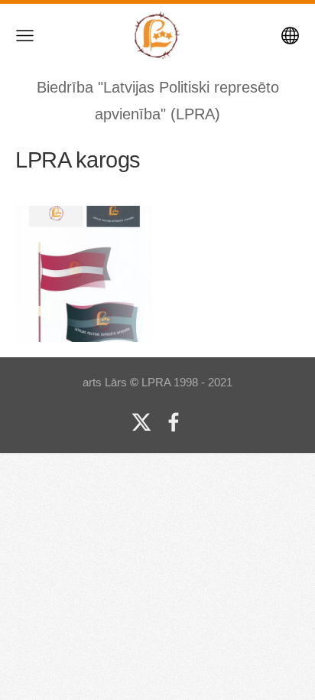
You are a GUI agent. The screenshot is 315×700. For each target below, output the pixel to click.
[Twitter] (141, 422)
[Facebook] (173, 422)
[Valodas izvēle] (290, 36)
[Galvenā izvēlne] (25, 36)
